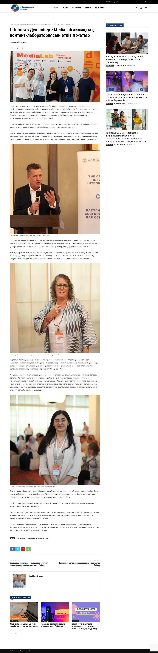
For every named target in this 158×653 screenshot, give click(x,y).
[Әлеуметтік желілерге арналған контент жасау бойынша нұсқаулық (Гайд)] (86, 612)
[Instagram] (141, 8)
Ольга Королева (119, 103)
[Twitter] (22, 48)
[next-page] (15, 633)
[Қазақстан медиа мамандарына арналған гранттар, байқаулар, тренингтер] (127, 43)
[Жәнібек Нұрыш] (19, 581)
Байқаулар (14, 621)
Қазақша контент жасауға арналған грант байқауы (53, 625)
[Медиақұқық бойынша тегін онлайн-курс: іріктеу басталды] (24, 612)
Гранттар (109, 103)
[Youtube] (146, 8)
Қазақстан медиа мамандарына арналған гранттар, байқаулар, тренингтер (124, 59)
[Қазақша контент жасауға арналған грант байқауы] (55, 612)
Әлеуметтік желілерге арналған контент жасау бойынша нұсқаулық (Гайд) (84, 626)
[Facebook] (136, 8)
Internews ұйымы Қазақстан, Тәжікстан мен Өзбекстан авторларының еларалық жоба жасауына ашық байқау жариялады (126, 137)
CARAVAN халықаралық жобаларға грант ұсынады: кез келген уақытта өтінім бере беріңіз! (126, 97)
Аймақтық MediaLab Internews (38, 538)
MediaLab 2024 (21, 538)
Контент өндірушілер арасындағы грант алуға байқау (79, 564)
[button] (146, 2)
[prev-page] (11, 633)
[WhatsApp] (28, 549)
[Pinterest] (23, 549)
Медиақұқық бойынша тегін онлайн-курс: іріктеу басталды (24, 625)
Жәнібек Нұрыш (20, 42)
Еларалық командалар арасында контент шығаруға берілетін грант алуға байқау (29, 564)
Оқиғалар (13, 24)
